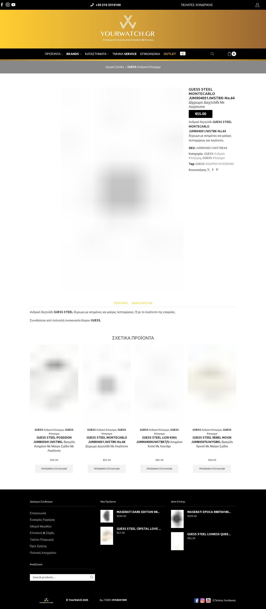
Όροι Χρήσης (38, 546)
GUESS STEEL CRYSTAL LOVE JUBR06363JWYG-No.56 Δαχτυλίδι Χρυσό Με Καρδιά (139, 528)
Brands (72, 54)
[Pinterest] (216, 169)
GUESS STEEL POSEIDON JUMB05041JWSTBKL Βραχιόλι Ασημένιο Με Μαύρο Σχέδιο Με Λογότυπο (54, 444)
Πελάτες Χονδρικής (225, 600)
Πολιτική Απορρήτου (43, 552)
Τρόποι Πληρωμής (42, 539)
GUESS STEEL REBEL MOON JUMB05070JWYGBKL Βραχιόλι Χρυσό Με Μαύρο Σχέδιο (212, 442)
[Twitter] (13, 5)
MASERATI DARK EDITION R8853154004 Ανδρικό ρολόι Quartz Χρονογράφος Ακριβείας (139, 511)
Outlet (170, 54)
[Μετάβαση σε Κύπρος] (183, 53)
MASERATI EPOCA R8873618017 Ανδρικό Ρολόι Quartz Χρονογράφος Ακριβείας (209, 511)
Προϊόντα (52, 54)
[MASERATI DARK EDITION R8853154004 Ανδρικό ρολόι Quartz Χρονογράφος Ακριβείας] (106, 516)
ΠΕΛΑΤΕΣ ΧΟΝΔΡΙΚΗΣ (197, 5)
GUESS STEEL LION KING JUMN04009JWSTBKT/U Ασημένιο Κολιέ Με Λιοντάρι (159, 442)
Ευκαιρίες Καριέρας (42, 519)
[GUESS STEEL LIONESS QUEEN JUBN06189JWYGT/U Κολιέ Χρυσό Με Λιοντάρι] (177, 541)
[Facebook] (2, 5)
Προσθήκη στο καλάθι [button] (54, 469)
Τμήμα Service (124, 54)
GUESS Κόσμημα (213, 158)
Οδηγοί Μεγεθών (41, 526)
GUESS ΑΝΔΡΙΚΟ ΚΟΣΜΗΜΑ (214, 163)
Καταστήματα (95, 54)
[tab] (121, 303)
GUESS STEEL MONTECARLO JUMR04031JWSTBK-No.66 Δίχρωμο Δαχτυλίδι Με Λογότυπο (106, 442)
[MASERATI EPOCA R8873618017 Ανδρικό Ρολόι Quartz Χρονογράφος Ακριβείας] (177, 519)
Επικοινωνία (150, 54)
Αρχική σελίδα (115, 67)
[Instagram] (8, 5)
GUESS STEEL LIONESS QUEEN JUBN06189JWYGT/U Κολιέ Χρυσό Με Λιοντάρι (209, 534)
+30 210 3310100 (108, 5)
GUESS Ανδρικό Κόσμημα (144, 67)
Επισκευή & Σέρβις (42, 532)
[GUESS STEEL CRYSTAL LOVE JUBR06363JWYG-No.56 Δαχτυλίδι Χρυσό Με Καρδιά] (106, 536)
